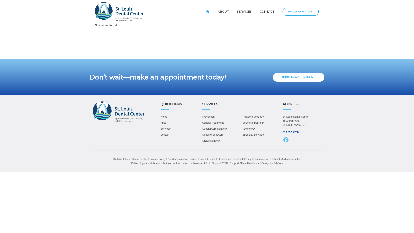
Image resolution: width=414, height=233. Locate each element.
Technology (249, 128)
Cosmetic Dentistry (253, 122)
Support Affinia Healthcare (244, 163)
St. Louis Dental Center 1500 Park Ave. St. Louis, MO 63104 (296, 120)
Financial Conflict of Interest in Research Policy (224, 159)
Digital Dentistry (211, 140)
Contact (165, 134)
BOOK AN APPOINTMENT (301, 11)
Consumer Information (265, 159)
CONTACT (267, 11)
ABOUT (223, 11)
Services (166, 128)
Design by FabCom (272, 163)
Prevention (208, 116)
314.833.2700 (291, 132)
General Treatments (213, 122)
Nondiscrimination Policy (182, 159)
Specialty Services (253, 134)
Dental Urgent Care (212, 134)
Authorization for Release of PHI (191, 163)
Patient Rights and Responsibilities (151, 163)
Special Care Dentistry (215, 128)
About (164, 122)
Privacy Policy (157, 159)
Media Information (291, 159)
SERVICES (244, 11)
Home (164, 116)
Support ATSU (220, 163)
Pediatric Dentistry (253, 116)
